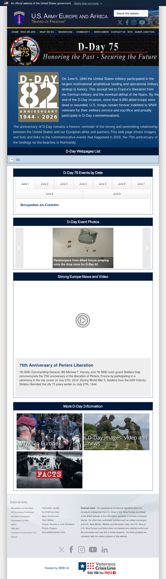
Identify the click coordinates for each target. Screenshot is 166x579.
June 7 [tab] (141, 183)
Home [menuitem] (15, 31)
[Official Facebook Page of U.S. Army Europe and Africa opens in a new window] (127, 23)
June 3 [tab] (64, 183)
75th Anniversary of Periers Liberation (56, 365)
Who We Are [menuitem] (27, 31)
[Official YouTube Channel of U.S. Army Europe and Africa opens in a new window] (142, 23)
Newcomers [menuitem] (101, 31)
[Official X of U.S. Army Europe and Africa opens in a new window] (120, 23)
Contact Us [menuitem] (118, 31)
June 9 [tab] (117, 193)
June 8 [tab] (49, 193)
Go (18, 160)
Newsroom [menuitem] (65, 31)
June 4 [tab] (83, 183)
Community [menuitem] (83, 31)
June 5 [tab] (102, 183)
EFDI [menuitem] (130, 31)
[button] (88, 3)
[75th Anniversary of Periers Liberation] (83, 320)
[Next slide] (147, 248)
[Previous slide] (19, 248)
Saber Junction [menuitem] (144, 31)
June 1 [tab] (25, 183)
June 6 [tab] (122, 183)
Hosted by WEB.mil (57, 568)
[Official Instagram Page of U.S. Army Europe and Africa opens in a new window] (134, 23)
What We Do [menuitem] (46, 31)
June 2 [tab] (44, 183)
